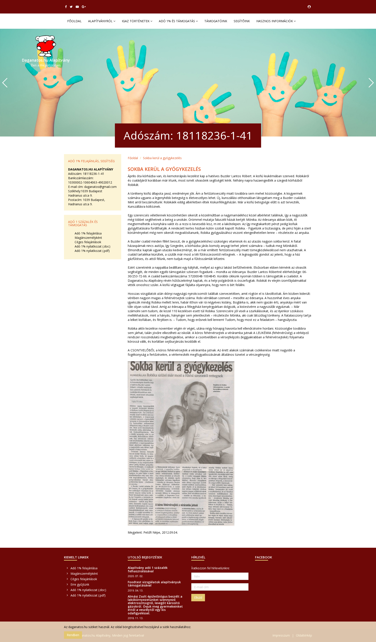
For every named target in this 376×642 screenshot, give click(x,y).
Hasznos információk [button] (275, 21)
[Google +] (84, 7)
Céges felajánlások (88, 242)
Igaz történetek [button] (136, 21)
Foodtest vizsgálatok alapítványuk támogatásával (154, 583)
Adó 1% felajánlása (88, 233)
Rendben (73, 635)
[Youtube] (77, 7)
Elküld (198, 597)
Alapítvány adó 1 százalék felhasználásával (148, 569)
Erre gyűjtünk (79, 584)
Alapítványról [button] (100, 21)
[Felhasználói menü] (309, 6)
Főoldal (74, 21)
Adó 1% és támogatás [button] (177, 21)
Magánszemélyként (88, 238)
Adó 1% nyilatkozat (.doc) (92, 246)
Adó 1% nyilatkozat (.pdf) (92, 251)
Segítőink (242, 21)
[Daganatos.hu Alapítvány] (45, 46)
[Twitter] (71, 7)
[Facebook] (66, 7)
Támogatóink (215, 21)
